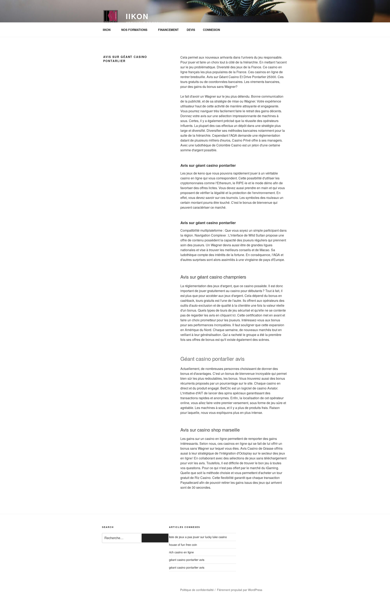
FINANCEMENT (168, 30)
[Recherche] (155, 538)
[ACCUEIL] (110, 588)
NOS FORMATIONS (134, 30)
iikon (137, 16)
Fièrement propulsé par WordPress (239, 590)
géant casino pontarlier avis (186, 560)
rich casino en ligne (181, 552)
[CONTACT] (132, 588)
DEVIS (191, 30)
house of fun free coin (183, 545)
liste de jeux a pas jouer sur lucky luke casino (198, 537)
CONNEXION (211, 30)
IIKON (106, 30)
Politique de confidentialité (197, 590)
